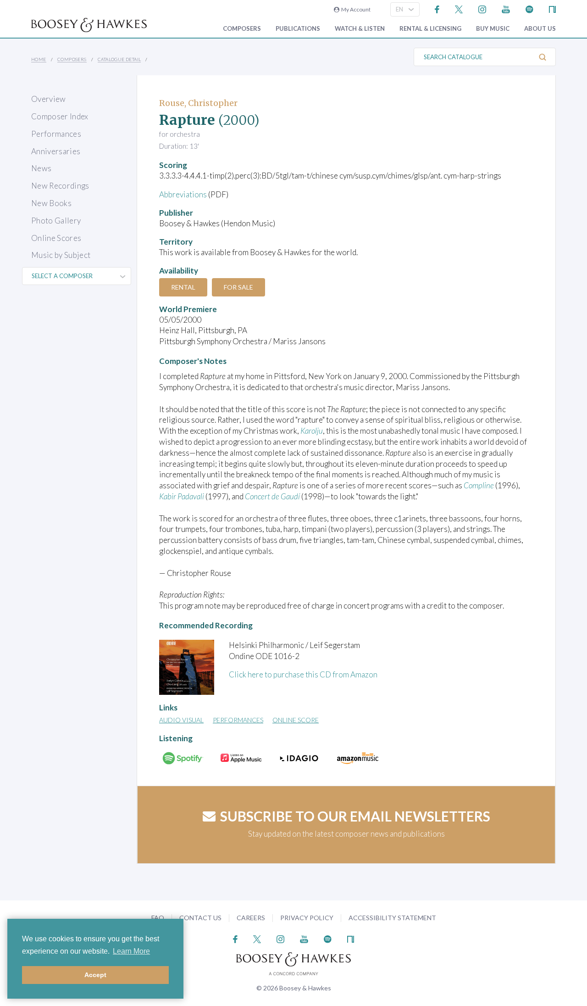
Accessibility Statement (392, 918)
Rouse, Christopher (198, 103)
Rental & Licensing (430, 28)
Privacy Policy (306, 918)
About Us (540, 28)
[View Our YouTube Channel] (506, 8)
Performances (56, 134)
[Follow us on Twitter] (459, 8)
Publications (298, 28)
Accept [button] (95, 974)
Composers (242, 28)
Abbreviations (183, 194)
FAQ (157, 918)
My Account (355, 9)
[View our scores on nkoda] (552, 8)
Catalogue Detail (119, 59)
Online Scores (56, 238)
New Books (51, 203)
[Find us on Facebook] (437, 8)
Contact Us (200, 918)
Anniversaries (55, 151)
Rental (183, 287)
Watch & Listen (360, 28)
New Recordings (60, 185)
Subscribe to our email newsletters (355, 816)
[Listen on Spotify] (529, 8)
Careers (251, 918)
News (41, 168)
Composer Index (60, 116)
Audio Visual (181, 720)
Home (38, 59)
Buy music (492, 28)
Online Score (295, 720)
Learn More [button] (131, 951)
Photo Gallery (56, 220)
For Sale (238, 287)
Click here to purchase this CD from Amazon (303, 674)
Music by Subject (60, 255)
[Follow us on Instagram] (482, 8)
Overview (48, 99)
